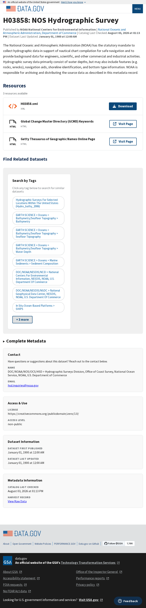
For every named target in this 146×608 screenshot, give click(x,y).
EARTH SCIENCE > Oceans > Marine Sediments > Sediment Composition (37, 261)
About (6, 543)
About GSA (10, 572)
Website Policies (43, 543)
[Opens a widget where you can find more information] (128, 601)
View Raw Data (17, 501)
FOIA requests (13, 585)
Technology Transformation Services (88, 563)
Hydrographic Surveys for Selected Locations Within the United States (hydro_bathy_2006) (37, 203)
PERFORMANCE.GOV (64, 543)
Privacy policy (85, 585)
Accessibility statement (19, 578)
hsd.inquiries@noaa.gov (23, 385)
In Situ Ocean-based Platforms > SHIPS (35, 307)
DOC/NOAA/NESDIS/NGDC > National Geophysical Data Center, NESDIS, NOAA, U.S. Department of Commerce (38, 294)
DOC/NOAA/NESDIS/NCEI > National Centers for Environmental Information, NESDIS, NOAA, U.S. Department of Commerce (37, 277)
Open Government (22, 543)
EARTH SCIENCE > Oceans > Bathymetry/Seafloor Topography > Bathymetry (37, 218)
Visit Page (126, 124)
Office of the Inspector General (97, 572)
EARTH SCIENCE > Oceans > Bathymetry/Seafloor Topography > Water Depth (37, 248)
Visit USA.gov (89, 600)
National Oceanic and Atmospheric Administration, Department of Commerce (64, 31)
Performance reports (90, 578)
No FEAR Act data (15, 591)
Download (125, 106)
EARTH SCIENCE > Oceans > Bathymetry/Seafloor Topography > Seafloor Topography (37, 233)
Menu (138, 8)
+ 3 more (22, 319)
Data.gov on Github (89, 543)
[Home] (25, 8)
